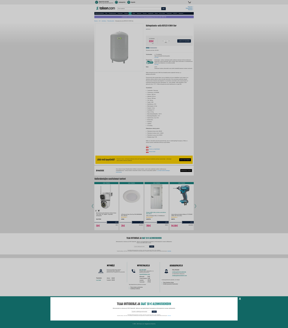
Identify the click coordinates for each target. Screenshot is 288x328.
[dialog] (144, 164)
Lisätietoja (169, 315)
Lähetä (154, 311)
